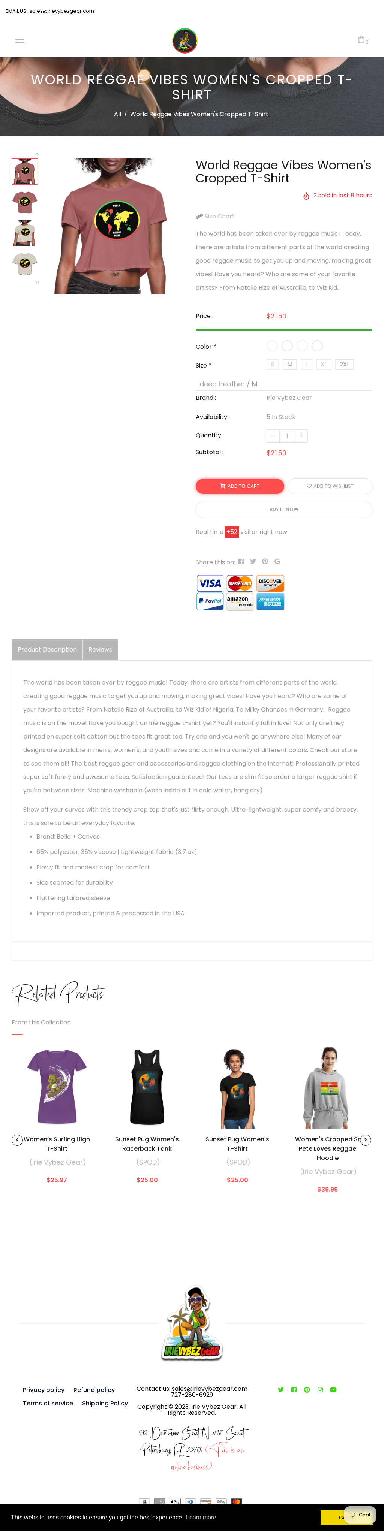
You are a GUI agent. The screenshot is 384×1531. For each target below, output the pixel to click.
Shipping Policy (105, 1403)
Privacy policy (43, 1390)
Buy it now (284, 509)
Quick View (57, 1117)
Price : (204, 316)
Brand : (206, 397)
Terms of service (48, 1403)
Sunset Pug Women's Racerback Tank (147, 1144)
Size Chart (220, 216)
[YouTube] (333, 1389)
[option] (113, 226)
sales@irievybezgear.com (61, 11)
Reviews (100, 649)
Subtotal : (210, 452)
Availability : (213, 417)
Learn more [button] (201, 1517)
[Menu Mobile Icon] (19, 42)
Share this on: (215, 562)
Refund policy (94, 1390)
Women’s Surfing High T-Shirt (57, 1144)
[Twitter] (281, 1389)
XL (324, 364)
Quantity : (210, 435)
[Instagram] (320, 1389)
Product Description (47, 649)
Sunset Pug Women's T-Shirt (237, 1144)
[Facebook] (294, 1389)
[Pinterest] (307, 1389)
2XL (345, 364)
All (117, 114)
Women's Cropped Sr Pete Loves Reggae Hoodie (327, 1148)
